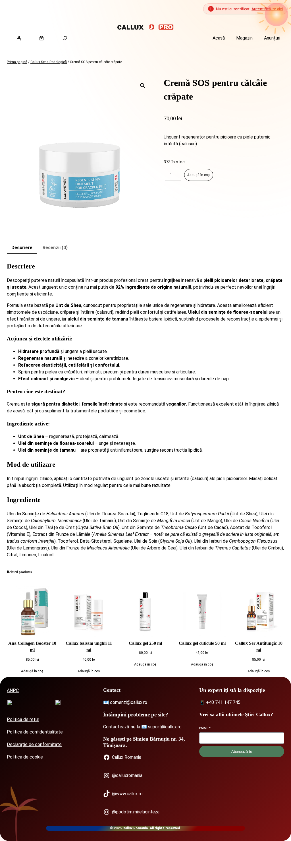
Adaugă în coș (198, 175)
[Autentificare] (18, 38)
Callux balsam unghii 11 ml (89, 646)
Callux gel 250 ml (145, 643)
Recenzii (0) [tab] (55, 247)
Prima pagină (17, 62)
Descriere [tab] (21, 247)
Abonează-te (241, 751)
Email (205, 728)
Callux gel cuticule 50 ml (202, 643)
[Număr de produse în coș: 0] (41, 38)
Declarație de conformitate (34, 744)
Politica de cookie (25, 757)
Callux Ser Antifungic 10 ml (258, 646)
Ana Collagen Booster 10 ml (32, 646)
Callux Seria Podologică (48, 62)
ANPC (13, 690)
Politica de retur (23, 719)
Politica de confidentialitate (35, 732)
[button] (143, 85)
